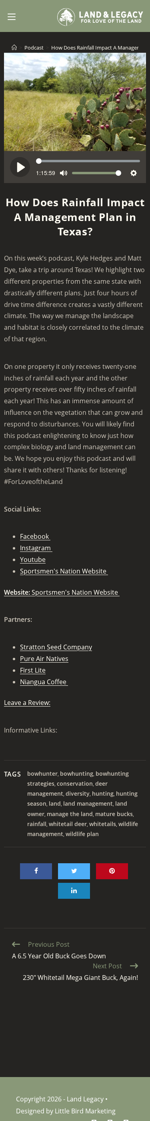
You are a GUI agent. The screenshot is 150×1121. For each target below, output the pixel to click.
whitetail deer (68, 824)
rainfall (36, 824)
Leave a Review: (27, 702)
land (55, 803)
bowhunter (42, 773)
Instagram (36, 548)
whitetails (102, 824)
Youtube (33, 559)
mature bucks (114, 814)
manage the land (70, 814)
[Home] (14, 47)
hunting (103, 793)
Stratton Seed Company (56, 647)
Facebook (35, 536)
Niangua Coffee (44, 681)
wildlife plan (82, 834)
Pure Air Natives (44, 658)
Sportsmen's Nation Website (64, 571)
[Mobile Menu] (12, 16)
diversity (78, 793)
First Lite (33, 670)
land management (88, 803)
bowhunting (76, 773)
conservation (75, 783)
